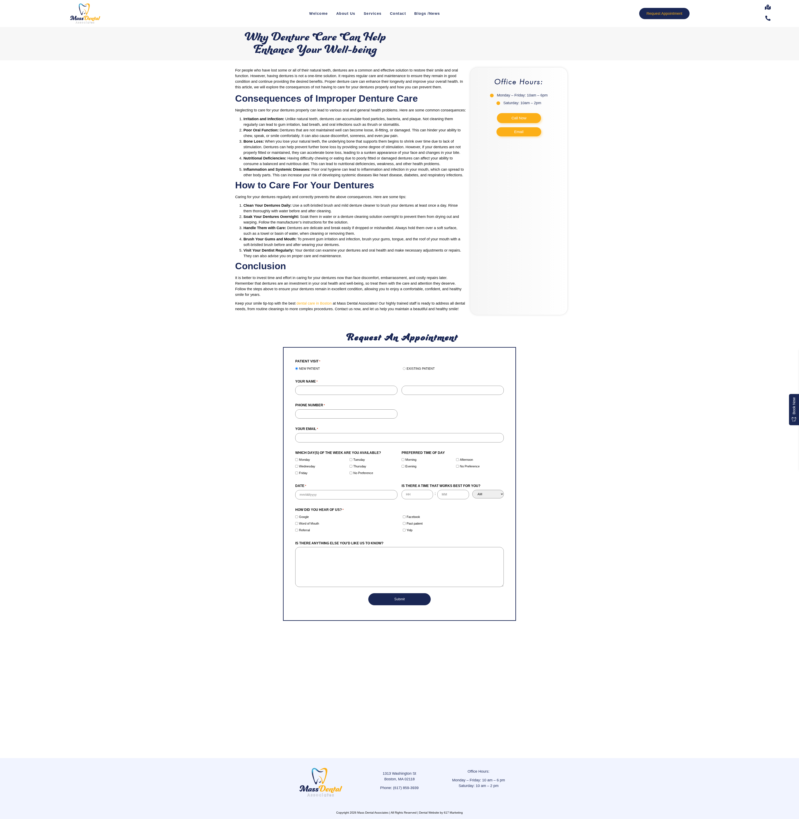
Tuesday (359, 459)
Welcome (318, 13)
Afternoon (466, 459)
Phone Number (310, 405)
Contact (398, 13)
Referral (304, 530)
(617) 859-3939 (405, 788)
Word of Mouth (309, 523)
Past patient (415, 523)
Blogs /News (427, 13)
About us (345, 13)
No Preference (363, 472)
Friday (303, 472)
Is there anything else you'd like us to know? (339, 543)
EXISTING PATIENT (421, 368)
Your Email (306, 429)
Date (300, 486)
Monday (304, 459)
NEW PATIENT (309, 368)
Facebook (413, 516)
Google (304, 516)
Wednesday (307, 466)
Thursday (359, 466)
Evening (410, 466)
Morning (410, 459)
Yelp (409, 530)
